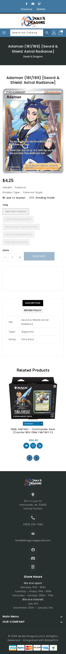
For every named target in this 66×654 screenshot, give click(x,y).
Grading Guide (45, 197)
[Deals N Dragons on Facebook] (26, 3)
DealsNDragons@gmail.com (33, 540)
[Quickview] (26, 446)
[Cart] (61, 32)
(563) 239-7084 (33, 524)
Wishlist (41, 9)
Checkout (26, 9)
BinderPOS (52, 640)
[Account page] (54, 32)
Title (5, 205)
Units (6, 250)
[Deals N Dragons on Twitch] (39, 3)
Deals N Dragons (33, 56)
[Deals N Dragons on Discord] (33, 3)
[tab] (33, 303)
